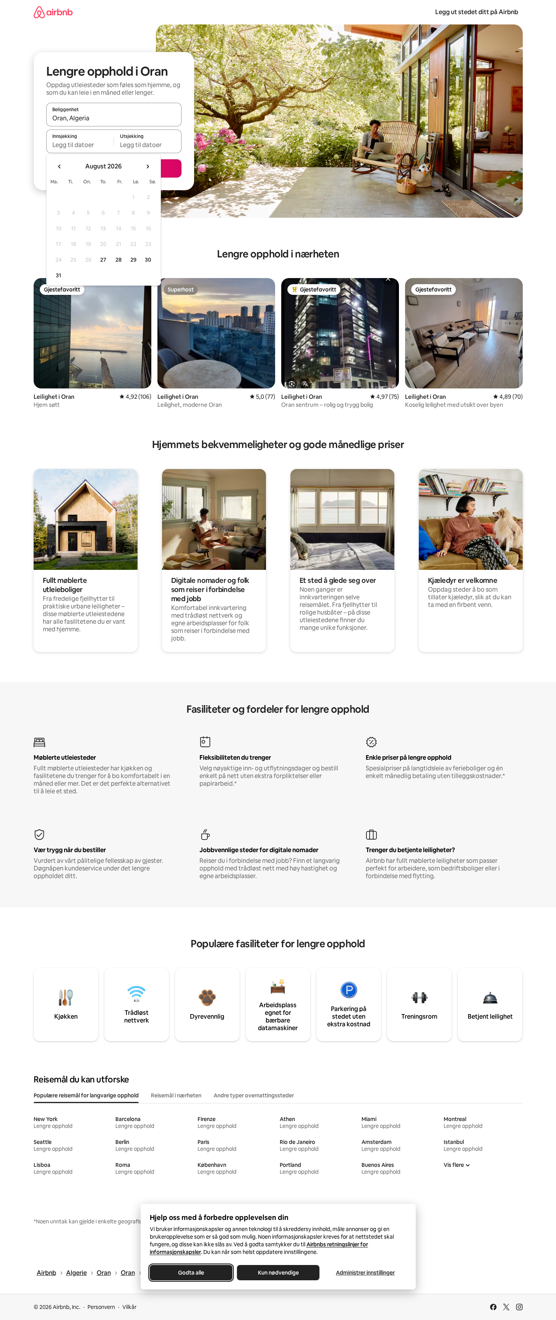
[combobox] (113, 118)
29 (133, 259)
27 (103, 259)
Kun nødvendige (278, 1272)
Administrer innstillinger (365, 1272)
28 (118, 259)
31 (58, 275)
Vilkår (129, 1307)
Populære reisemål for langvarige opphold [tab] (86, 1095)
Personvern (101, 1307)
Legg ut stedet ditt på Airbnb (476, 12)
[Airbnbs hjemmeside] (53, 12)
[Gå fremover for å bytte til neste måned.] (147, 166)
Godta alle (191, 1272)
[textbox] (80, 144)
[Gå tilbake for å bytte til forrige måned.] (59, 166)
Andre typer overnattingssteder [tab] (254, 1095)
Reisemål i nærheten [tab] (176, 1095)
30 (148, 259)
